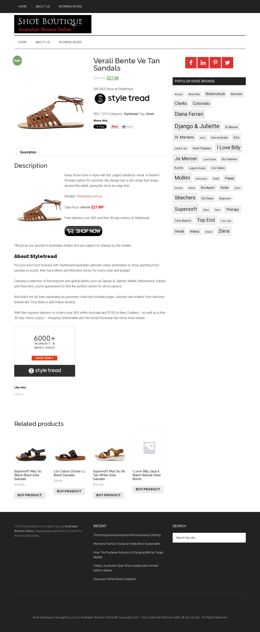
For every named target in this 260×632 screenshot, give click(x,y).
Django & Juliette (197, 126)
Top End (206, 220)
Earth (203, 137)
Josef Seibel (209, 159)
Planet (229, 178)
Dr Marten (231, 127)
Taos (206, 209)
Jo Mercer (186, 158)
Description (28, 152)
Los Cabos (218, 168)
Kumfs (179, 168)
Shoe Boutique (52, 24)
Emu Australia (219, 137)
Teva (217, 210)
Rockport (208, 188)
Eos (236, 137)
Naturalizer (201, 178)
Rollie (225, 188)
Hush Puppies (202, 148)
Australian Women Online (97, 617)
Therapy (232, 209)
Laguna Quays (197, 168)
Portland (179, 188)
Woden (208, 231)
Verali (150, 114)
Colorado (201, 103)
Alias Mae (194, 94)
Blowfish (236, 94)
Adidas (179, 94)
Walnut (194, 231)
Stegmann (225, 198)
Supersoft (186, 209)
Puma (191, 188)
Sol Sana (207, 198)
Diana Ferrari (189, 114)
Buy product (29, 495)
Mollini (182, 178)
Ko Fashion (229, 159)
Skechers (185, 198)
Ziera (224, 231)
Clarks (181, 103)
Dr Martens (184, 137)
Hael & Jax (181, 148)
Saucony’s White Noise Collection (114, 579)
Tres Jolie (226, 221)
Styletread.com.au (89, 196)
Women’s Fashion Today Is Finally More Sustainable (126, 543)
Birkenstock (215, 94)
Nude (216, 178)
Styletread (131, 114)
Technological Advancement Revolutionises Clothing (127, 535)
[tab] (28, 152)
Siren (237, 188)
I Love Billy (228, 147)
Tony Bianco (183, 220)
